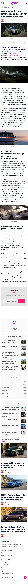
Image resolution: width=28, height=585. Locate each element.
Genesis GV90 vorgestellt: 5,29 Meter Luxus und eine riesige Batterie (10, 415)
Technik (9, 544)
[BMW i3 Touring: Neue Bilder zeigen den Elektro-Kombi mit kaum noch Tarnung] (14, 482)
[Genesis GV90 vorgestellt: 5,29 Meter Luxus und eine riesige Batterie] (14, 450)
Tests (15, 547)
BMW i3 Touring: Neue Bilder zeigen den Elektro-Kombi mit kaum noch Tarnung (13, 497)
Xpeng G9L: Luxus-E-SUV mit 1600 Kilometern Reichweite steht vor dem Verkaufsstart (13, 529)
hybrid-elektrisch (15, 55)
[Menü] (26, 3)
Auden (16, 583)
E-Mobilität (10, 547)
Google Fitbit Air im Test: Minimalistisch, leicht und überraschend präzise (9, 361)
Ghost (10, 583)
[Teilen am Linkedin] (14, 42)
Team (9, 553)
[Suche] (2, 3)
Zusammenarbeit (17, 553)
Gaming (3, 547)
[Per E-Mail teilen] (19, 42)
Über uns (3, 553)
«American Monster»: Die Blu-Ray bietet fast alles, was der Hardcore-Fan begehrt (10, 367)
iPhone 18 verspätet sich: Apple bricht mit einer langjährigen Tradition (10, 432)
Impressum (10, 555)
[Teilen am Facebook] (8, 42)
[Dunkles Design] (3, 3)
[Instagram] (11, 329)
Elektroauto (15, 7)
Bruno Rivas (8, 20)
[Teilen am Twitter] (3, 42)
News (9, 7)
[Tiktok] (16, 329)
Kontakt (3, 555)
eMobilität (4, 7)
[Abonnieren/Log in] (24, 3)
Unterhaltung (17, 544)
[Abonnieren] (21, 301)
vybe (6, 581)
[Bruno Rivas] (2, 20)
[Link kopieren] (24, 42)
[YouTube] (14, 329)
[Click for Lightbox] (14, 74)
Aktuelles (3, 544)
